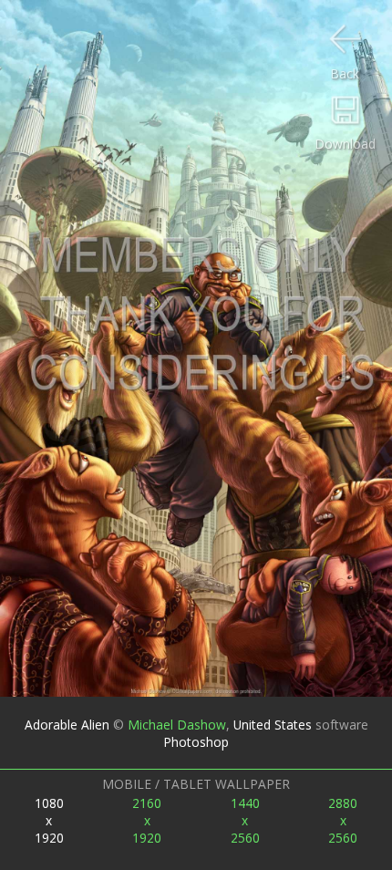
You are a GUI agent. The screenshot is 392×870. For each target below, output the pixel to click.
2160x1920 (146, 820)
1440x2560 (245, 820)
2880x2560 (342, 820)
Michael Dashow (177, 724)
